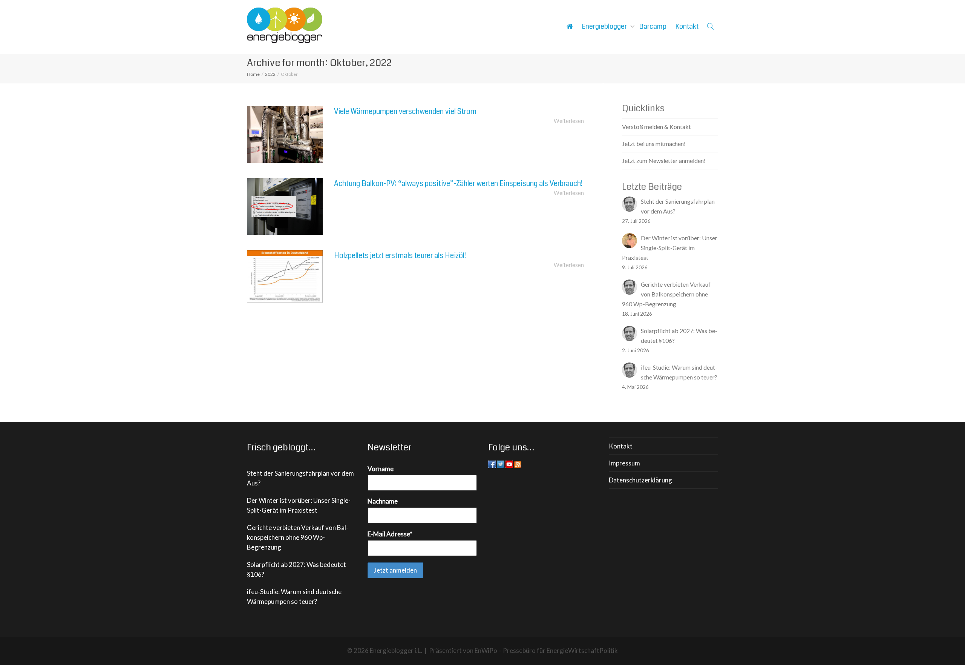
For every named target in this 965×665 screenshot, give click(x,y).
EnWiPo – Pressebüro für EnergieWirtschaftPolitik (546, 650)
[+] (285, 134)
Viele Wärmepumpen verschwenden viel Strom (405, 111)
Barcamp (652, 26)
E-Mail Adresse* (390, 534)
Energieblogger (605, 26)
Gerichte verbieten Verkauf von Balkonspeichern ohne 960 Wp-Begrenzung (297, 537)
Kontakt (687, 26)
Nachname (383, 501)
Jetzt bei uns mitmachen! (654, 143)
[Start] (569, 26)
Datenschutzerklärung (640, 480)
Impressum (624, 463)
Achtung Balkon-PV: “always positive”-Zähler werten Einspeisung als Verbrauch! (458, 183)
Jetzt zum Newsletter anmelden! (664, 160)
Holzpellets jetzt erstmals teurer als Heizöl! (400, 255)
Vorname (381, 469)
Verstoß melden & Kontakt (656, 126)
